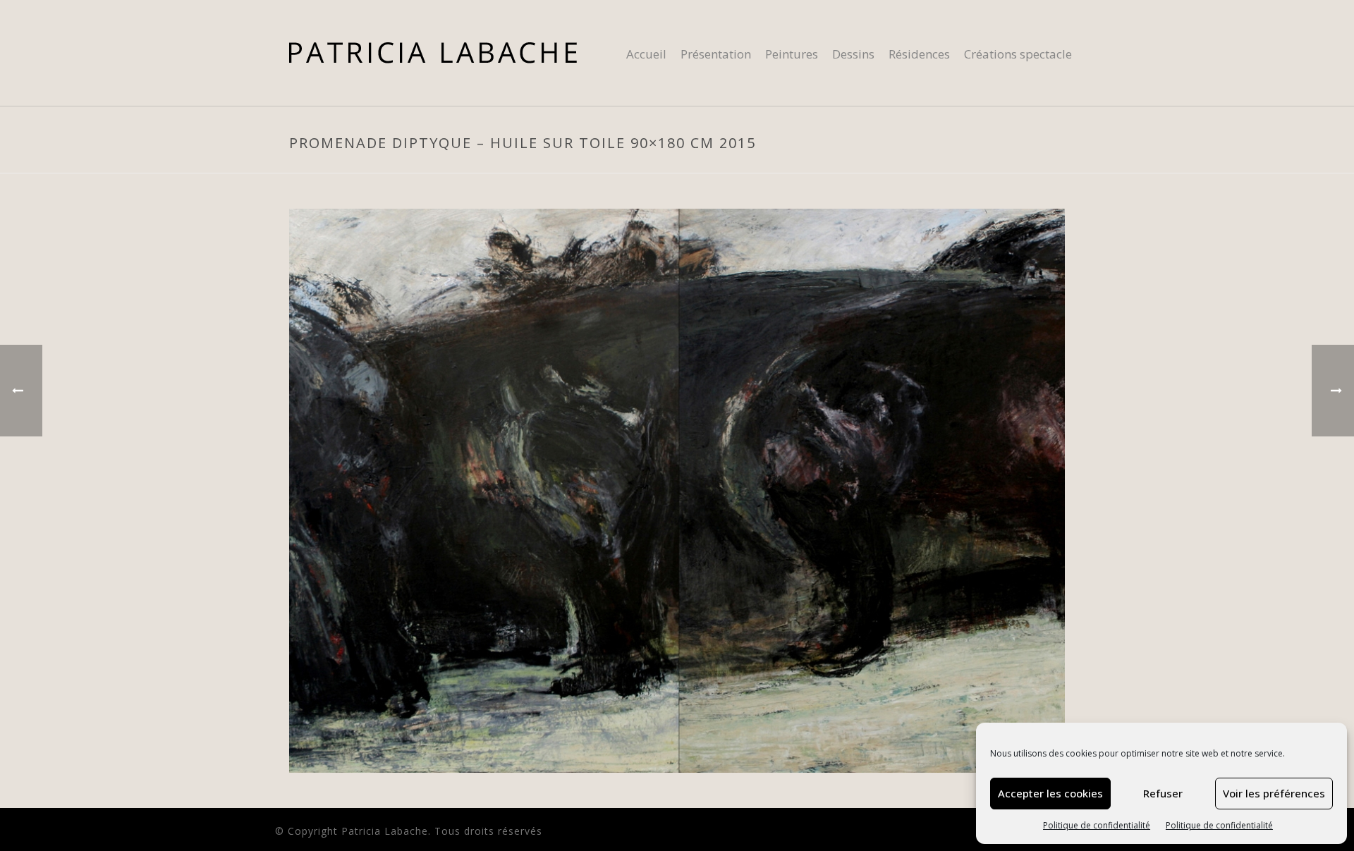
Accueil (646, 54)
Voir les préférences (1274, 793)
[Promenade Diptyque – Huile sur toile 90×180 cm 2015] (677, 489)
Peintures (791, 54)
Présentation (716, 54)
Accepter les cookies (1050, 793)
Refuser (1163, 793)
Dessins (853, 54)
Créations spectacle (1018, 54)
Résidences (919, 54)
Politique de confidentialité (1096, 825)
